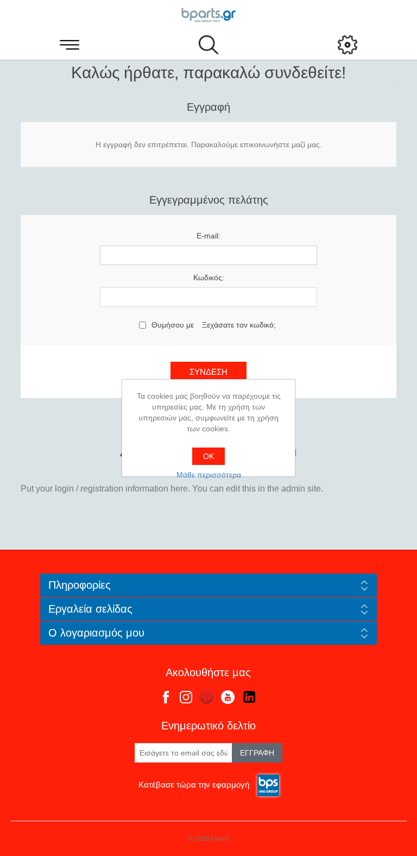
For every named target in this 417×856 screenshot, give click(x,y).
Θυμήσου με (172, 324)
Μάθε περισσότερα (208, 474)
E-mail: (208, 235)
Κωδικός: (208, 277)
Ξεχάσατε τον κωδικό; (239, 324)
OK (208, 456)
